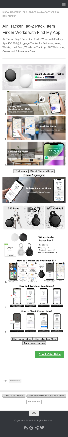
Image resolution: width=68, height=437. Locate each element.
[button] (21, 171)
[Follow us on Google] (31, 428)
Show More (34, 402)
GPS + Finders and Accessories (40, 12)
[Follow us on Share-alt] (37, 428)
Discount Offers (11, 12)
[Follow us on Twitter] (42, 428)
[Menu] (64, 4)
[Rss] (26, 428)
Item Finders (9, 16)
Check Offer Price (50, 354)
